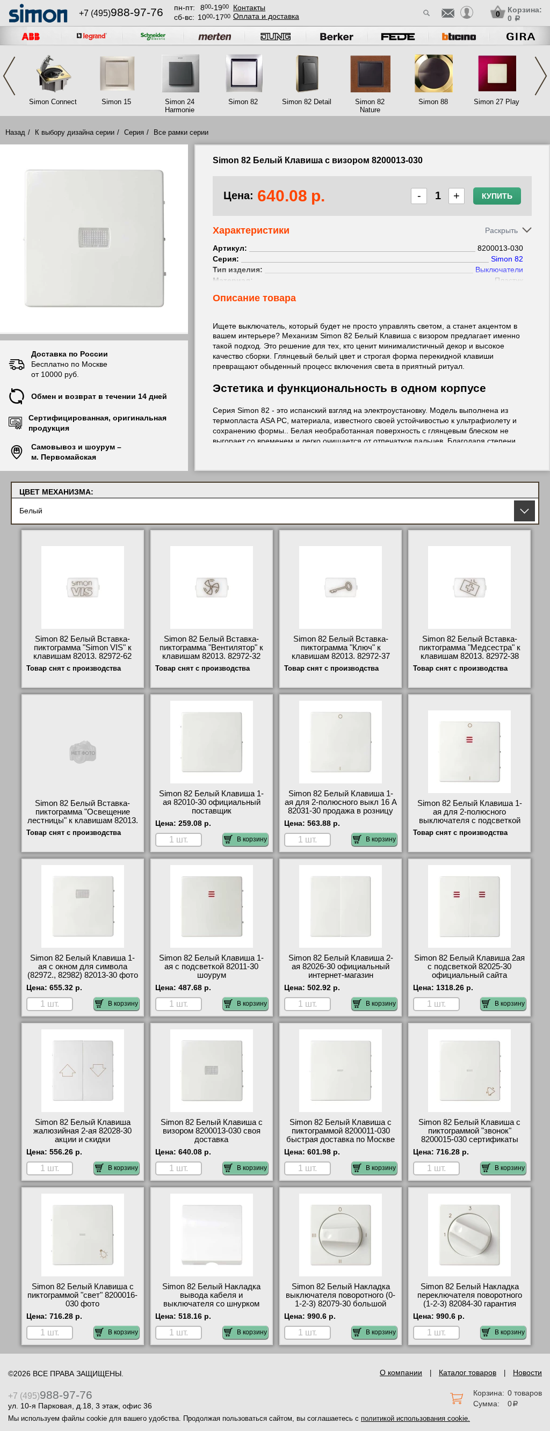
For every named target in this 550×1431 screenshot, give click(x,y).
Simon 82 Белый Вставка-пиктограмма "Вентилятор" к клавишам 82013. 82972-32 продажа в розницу (211, 652)
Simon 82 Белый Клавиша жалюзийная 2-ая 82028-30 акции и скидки (82, 1131)
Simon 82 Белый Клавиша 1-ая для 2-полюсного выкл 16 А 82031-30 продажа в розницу (341, 802)
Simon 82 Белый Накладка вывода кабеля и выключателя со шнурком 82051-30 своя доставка (211, 1299)
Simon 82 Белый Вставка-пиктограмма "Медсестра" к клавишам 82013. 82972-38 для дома (469, 652)
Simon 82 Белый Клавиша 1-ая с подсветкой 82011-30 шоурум (211, 966)
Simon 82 (243, 102)
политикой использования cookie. (415, 1418)
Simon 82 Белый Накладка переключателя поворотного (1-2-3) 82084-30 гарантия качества (469, 1299)
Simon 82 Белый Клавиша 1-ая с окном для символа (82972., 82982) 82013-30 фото (82, 966)
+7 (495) (121, 13)
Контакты (249, 7)
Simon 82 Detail (306, 102)
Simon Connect (53, 102)
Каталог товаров (467, 1372)
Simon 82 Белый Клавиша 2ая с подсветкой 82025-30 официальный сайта (469, 966)
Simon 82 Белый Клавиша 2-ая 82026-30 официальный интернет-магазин (340, 966)
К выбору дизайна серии (74, 132)
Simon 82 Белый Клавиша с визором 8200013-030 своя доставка (212, 1131)
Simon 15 (116, 102)
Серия (134, 132)
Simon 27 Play (496, 102)
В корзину (252, 839)
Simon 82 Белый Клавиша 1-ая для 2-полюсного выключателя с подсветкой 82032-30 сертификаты (469, 816)
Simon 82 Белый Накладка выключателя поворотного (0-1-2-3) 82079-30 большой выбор (340, 1299)
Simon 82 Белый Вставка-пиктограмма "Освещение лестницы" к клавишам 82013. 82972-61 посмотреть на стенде (82, 820)
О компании (401, 1372)
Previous (9, 76)
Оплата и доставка (266, 16)
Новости (527, 1372)
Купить (497, 196)
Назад (15, 132)
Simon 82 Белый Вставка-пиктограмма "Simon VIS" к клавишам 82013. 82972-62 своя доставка (82, 652)
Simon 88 (433, 102)
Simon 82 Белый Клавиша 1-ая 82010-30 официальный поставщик (211, 802)
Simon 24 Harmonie (179, 106)
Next (540, 76)
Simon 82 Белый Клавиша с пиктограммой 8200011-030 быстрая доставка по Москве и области (340, 1135)
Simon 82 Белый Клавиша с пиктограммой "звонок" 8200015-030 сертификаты (469, 1131)
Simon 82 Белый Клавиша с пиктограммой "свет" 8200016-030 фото (82, 1295)
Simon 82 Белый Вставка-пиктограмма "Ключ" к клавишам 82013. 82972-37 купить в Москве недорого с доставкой (340, 656)
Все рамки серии (181, 132)
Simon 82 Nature (370, 106)
